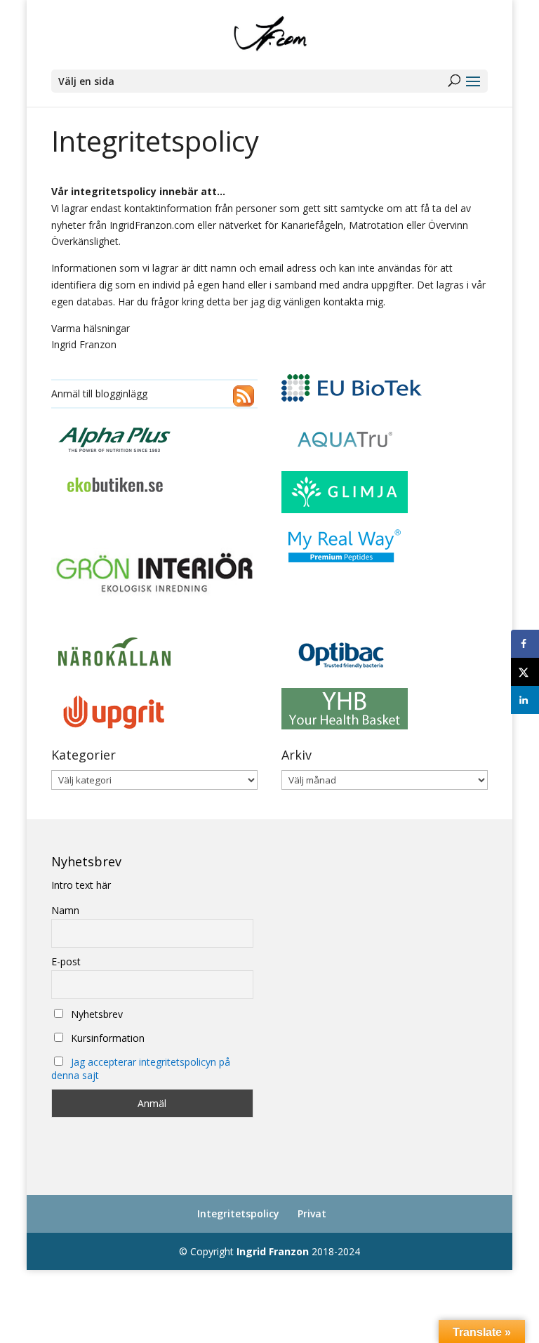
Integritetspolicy (238, 1213)
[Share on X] (525, 672)
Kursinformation (106, 1038)
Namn (65, 910)
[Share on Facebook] (525, 644)
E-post (66, 961)
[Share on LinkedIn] (525, 700)
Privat (312, 1213)
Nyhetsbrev (95, 1014)
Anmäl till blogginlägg (99, 393)
